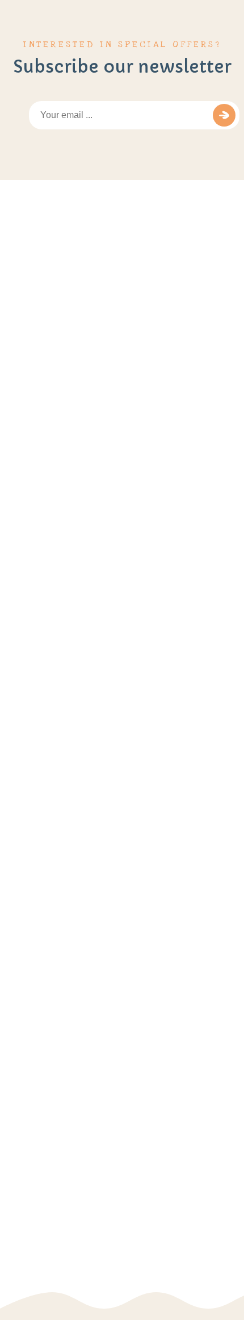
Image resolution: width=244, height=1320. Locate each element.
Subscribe (224, 115)
